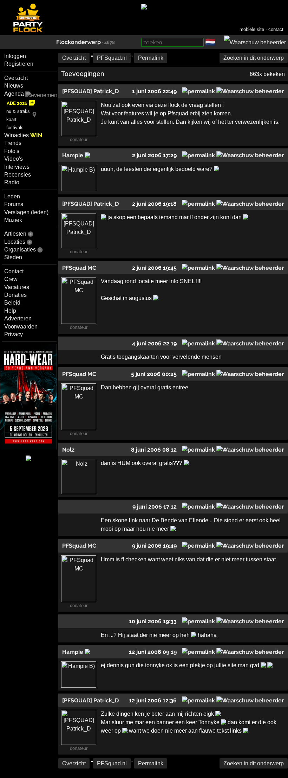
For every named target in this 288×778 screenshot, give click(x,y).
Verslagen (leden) (26, 212)
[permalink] (198, 91)
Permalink (150, 58)
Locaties (14, 242)
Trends (12, 143)
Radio (11, 182)
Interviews (17, 167)
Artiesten (15, 234)
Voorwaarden (21, 327)
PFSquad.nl (112, 58)
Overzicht (16, 78)
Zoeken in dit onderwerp (253, 58)
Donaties (15, 295)
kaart (11, 119)
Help (10, 311)
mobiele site (252, 29)
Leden (12, 196)
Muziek (13, 220)
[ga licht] (220, 42)
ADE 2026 (17, 103)
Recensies (17, 175)
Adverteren (18, 318)
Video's (13, 159)
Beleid (12, 303)
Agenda (14, 94)
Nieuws (13, 86)
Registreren (18, 64)
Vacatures (16, 287)
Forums (13, 204)
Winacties (23, 135)
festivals (15, 127)
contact (275, 29)
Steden (13, 257)
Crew (11, 279)
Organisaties (20, 250)
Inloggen (15, 56)
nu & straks (18, 111)
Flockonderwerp (78, 42)
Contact (14, 271)
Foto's (11, 151)
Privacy (13, 334)
